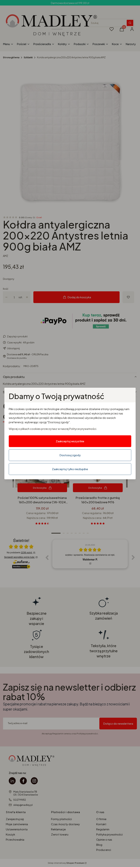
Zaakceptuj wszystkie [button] (70, 441)
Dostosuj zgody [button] (70, 455)
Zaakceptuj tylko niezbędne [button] (70, 469)
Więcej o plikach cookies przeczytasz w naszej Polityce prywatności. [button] (53, 428)
